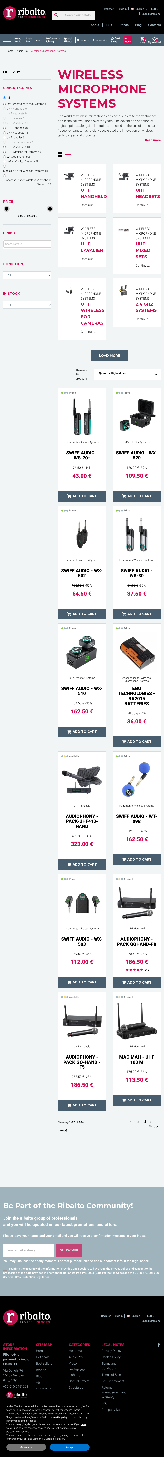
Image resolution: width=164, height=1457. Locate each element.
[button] (8, 40)
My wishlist (154, 40)
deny (83, 1424)
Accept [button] (70, 1447)
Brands (123, 25)
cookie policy (60, 1417)
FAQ (109, 25)
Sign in (123, 8)
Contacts (154, 25)
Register (109, 8)
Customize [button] (26, 1447)
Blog (138, 25)
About (95, 25)
